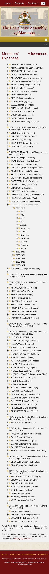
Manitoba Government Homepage (23, 554)
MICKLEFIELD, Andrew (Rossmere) (26, 371)
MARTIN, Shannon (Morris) (22, 357)
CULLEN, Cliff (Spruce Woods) (24, 136)
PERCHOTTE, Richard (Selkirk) (24, 411)
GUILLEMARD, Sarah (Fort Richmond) (27, 195)
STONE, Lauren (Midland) (22, 490)
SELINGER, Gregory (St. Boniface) (25, 462)
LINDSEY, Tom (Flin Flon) (22, 337)
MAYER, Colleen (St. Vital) (22, 364)
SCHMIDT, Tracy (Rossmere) (23, 447)
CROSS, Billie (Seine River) (23, 133)
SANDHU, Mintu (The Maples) (24, 441)
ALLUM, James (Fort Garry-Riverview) (27, 68)
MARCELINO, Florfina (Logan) (24, 347)
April (22, 211)
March (23, 248)
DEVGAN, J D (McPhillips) (22, 146)
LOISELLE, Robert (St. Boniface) (25, 341)
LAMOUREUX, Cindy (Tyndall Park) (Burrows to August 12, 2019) (28, 325)
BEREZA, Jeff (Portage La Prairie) (25, 85)
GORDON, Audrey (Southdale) (24, 185)
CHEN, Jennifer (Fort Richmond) (24, 108)
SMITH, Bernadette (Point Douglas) (26, 477)
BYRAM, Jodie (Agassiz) (21, 101)
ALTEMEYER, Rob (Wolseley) (24, 71)
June (22, 218)
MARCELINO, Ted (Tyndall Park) (25, 354)
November (24, 235)
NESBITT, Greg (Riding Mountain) (25, 394)
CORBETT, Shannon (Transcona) (25, 122)
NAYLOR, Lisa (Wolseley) (22, 391)
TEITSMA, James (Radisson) (23, 497)
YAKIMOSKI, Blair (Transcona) (24, 521)
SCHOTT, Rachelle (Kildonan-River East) (28, 451)
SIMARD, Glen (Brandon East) (24, 465)
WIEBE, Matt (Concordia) (21, 511)
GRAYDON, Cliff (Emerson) (22, 188)
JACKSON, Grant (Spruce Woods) (25, 269)
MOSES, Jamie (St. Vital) (21, 381)
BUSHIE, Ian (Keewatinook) (22, 98)
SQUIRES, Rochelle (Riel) (22, 483)
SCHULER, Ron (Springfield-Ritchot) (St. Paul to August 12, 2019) (28, 457)
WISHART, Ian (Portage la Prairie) (25, 515)
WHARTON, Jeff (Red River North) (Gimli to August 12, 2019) (28, 507)
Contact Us (33, 3)
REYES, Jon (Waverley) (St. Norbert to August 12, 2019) (28, 429)
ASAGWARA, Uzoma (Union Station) (26, 78)
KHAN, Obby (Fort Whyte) (22, 291)
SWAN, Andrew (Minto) (20, 493)
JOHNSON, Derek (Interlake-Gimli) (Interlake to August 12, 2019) (28, 275)
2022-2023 (20, 262)
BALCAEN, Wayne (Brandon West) (26, 81)
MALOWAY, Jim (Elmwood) (22, 344)
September (25, 228)
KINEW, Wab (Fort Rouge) (22, 295)
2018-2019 (20, 208)
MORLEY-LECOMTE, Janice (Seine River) (29, 374)
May (22, 215)
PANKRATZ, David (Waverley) (24, 405)
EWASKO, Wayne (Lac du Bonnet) (25, 161)
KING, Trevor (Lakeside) (21, 298)
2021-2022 (20, 259)
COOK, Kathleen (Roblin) (21, 118)
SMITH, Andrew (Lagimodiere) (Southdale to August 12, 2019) (28, 472)
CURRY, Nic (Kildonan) (21, 140)
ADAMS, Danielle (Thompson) (24, 65)
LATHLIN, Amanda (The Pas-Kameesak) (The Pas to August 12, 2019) (28, 333)
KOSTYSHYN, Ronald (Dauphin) (25, 308)
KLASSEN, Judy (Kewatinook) (24, 301)
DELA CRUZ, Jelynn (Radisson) (24, 143)
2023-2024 (20, 265)
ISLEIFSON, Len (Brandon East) (24, 205)
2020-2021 (20, 255)
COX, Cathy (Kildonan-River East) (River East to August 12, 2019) (28, 128)
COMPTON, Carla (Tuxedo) (22, 115)
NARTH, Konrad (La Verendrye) (24, 388)
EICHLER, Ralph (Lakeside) (23, 158)
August (23, 225)
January (23, 242)
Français (19, 3)
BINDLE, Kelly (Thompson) (22, 88)
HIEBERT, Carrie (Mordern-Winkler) (26, 201)
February (24, 245)
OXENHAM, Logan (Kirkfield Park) (25, 398)
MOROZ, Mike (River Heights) (23, 378)
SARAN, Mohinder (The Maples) (24, 444)
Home (8, 3)
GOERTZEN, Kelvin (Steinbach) (24, 181)
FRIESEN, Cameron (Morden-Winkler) (27, 174)
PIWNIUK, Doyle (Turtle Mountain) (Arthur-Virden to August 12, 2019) (28, 418)
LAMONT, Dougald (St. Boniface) (25, 318)
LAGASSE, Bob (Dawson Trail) (24, 311)
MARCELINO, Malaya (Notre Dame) (26, 351)
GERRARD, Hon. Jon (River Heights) (26, 178)
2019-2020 (20, 252)
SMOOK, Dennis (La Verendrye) (24, 480)
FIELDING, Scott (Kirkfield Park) (24, 164)
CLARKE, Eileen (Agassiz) (22, 112)
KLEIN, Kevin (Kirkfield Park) (23, 305)
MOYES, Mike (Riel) (19, 384)
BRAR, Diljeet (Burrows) (21, 95)
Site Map (4, 554)
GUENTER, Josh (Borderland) (24, 191)
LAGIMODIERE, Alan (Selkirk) (23, 315)
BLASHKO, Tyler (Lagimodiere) (24, 91)
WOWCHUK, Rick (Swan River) (24, 518)
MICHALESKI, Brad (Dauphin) (24, 368)
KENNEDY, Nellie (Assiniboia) (24, 288)
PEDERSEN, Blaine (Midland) (24, 408)
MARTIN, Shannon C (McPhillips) (25, 361)
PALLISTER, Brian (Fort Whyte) (24, 401)
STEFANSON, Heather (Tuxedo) (24, 487)
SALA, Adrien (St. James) (21, 437)
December (24, 238)
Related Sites (43, 554)
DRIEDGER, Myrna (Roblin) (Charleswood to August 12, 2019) (28, 153)
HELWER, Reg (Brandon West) (24, 198)
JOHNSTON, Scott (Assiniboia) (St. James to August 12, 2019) (28, 283)
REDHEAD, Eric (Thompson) (23, 423)
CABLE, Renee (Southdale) (22, 105)
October (23, 232)
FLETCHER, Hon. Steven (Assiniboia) (27, 168)
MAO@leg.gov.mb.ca (23, 539)
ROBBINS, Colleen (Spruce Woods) (26, 434)
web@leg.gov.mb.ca (25, 564)
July (22, 222)
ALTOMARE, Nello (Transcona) (24, 75)
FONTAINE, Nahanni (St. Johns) (24, 171)
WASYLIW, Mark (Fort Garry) (23, 500)
